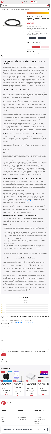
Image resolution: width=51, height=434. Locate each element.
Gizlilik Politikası (37, 415)
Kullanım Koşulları (37, 417)
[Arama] (48, 6)
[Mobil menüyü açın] (2, 2)
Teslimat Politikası (38, 423)
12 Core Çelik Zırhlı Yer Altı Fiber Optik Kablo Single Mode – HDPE (43, 384)
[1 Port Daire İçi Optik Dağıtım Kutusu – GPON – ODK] (31, 376)
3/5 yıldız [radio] (23, 322)
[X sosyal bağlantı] (38, 54)
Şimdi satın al (45, 46)
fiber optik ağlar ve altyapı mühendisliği (30, 200)
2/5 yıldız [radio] (18, 322)
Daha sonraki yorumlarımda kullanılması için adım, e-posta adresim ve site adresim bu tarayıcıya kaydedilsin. (25, 351)
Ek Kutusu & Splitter (31, 388)
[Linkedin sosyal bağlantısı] (41, 54)
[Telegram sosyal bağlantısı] (43, 54)
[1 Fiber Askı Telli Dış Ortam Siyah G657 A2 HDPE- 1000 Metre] (6, 376)
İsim (2, 340)
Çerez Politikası (37, 413)
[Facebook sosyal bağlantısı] (37, 54)
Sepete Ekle (36, 46)
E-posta (3, 346)
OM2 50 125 (36, 34)
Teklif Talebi (3, 417)
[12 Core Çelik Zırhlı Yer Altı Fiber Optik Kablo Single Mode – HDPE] (44, 376)
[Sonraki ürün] (48, 9)
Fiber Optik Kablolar (6, 388)
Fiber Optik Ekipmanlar (22, 415)
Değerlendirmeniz (5, 326)
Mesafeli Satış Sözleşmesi (39, 419)
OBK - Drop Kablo (18, 391)
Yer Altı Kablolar (44, 390)
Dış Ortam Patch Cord (11, 9)
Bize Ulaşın (3, 421)
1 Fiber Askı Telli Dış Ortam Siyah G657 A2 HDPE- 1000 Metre (6, 384)
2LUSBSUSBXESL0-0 (35, 31)
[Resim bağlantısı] (8, 402)
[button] (14, 381)
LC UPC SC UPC (30, 34)
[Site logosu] (25, 1)
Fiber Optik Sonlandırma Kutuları (31, 391)
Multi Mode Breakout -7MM (23, 9)
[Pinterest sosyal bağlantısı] (40, 54)
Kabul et (44, 429)
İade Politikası (37, 421)
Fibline (6, 392)
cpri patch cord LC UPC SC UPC (41, 33)
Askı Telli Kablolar (6, 390)
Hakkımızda (3, 413)
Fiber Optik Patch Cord (22, 419)
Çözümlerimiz (4, 415)
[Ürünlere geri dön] (47, 9)
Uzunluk (28, 42)
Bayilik (2, 419)
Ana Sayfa (3, 9)
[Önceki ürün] (45, 9)
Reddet (38, 429)
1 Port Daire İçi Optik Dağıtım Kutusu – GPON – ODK (31, 384)
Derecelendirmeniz (5, 323)
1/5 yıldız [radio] (13, 322)
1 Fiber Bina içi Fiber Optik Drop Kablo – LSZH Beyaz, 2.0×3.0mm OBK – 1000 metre (18, 385)
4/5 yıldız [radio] (27, 322)
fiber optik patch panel (13, 208)
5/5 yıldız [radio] (32, 322)
